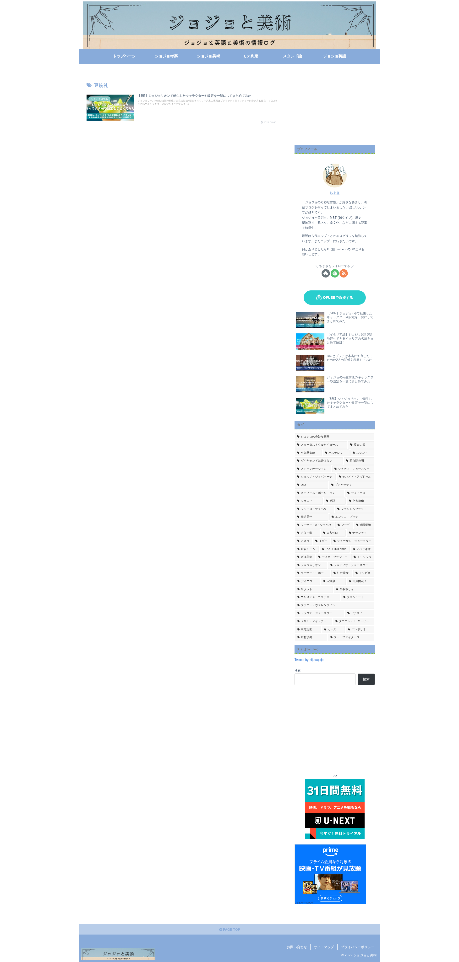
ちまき (335, 193)
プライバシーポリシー (357, 947)
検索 (298, 670)
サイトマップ (324, 947)
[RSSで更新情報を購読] (343, 273)
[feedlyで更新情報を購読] (335, 273)
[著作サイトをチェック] (326, 273)
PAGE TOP (231, 929)
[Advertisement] (335, 108)
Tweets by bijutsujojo (309, 660)
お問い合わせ (297, 947)
